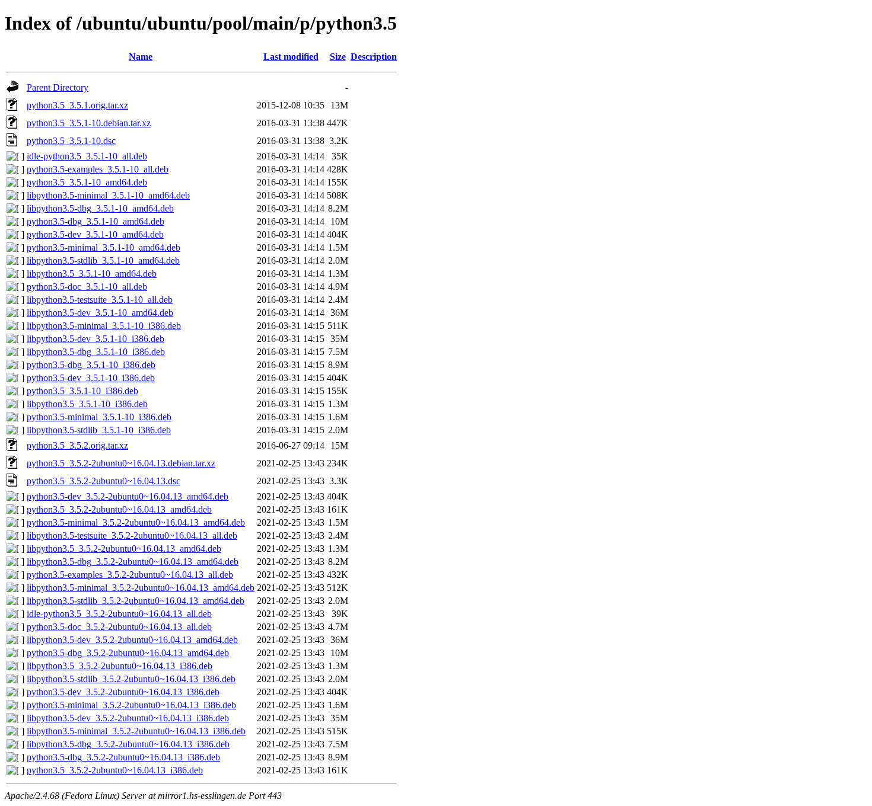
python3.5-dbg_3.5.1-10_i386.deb (91, 365)
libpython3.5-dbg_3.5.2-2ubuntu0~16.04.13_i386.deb (128, 744)
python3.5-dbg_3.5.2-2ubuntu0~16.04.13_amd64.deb (128, 653)
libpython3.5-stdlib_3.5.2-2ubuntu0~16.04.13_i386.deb (131, 679)
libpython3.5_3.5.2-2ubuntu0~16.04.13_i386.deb (119, 666)
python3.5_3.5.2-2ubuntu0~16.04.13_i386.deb (115, 770)
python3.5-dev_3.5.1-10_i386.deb (91, 378)
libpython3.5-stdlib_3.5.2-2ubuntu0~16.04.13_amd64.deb (135, 601)
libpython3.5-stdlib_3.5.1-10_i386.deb (99, 430)
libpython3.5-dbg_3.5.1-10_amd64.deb (100, 208)
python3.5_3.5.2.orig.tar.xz (77, 445)
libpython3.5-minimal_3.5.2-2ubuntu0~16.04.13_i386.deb (136, 731)
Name (140, 57)
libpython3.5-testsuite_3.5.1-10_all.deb (100, 300)
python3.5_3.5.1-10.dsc (71, 141)
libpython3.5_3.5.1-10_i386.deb (87, 404)
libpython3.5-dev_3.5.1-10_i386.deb (95, 339)
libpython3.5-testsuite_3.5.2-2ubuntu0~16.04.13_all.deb (132, 535)
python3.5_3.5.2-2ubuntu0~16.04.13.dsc (103, 481)
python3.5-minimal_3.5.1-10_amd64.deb (103, 247)
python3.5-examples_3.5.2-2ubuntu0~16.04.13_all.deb (130, 575)
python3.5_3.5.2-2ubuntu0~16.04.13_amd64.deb (119, 509)
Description (374, 57)
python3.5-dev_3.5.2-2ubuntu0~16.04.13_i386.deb (123, 692)
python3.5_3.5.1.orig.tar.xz (77, 105)
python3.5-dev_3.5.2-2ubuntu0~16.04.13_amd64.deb (127, 496)
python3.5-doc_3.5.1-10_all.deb (87, 287)
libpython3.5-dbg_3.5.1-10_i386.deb (96, 352)
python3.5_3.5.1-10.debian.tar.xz (89, 123)
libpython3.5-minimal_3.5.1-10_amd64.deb (108, 195)
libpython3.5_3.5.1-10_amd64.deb (92, 273)
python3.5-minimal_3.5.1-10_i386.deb (99, 417)
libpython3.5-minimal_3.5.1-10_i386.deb (104, 326)
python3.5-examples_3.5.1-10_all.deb (97, 169)
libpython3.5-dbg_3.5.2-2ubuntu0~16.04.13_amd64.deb (132, 561)
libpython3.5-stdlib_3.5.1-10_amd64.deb (103, 260)
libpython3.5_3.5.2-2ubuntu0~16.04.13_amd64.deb (124, 548)
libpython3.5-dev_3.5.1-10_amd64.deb (100, 313)
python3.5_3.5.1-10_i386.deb (82, 391)
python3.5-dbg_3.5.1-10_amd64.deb (95, 221)
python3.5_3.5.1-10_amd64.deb (87, 182)
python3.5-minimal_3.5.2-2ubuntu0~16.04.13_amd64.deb (136, 522)
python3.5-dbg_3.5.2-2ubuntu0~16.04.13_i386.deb (123, 757)
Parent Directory (57, 87)
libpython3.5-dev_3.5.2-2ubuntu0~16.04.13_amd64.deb (132, 640)
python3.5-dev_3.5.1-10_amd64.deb (95, 234)
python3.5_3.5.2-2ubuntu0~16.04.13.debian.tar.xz (121, 463)
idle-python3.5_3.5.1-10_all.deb (87, 156)
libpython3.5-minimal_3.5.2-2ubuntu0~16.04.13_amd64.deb (140, 588)
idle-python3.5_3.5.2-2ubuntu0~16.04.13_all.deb (119, 614)
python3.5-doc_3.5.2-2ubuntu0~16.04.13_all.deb (119, 627)
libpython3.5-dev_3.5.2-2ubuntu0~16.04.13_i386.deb (128, 718)
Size (338, 57)
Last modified (291, 57)
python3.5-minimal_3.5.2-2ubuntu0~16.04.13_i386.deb (131, 705)
